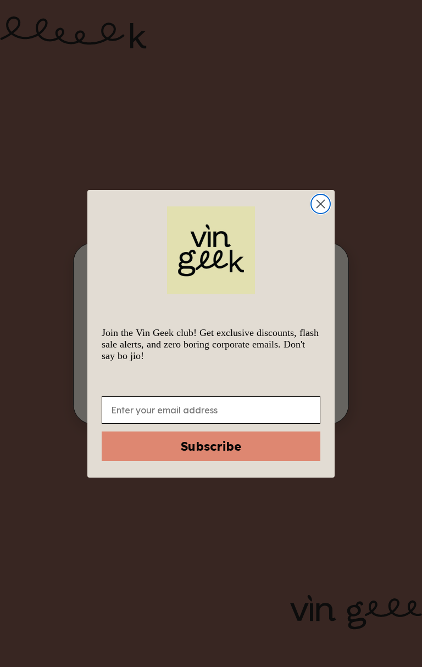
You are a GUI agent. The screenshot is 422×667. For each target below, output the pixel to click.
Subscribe (211, 446)
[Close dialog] (320, 204)
